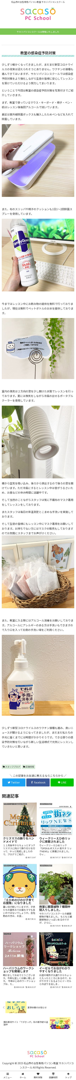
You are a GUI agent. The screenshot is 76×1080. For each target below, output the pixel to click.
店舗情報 (30, 767)
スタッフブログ (12, 767)
